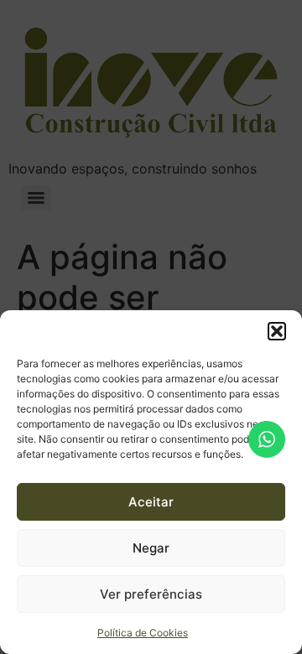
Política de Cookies (142, 632)
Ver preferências (151, 594)
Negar (151, 548)
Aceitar (151, 502)
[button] (276, 331)
